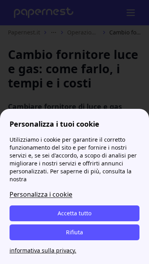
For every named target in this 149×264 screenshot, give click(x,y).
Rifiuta (74, 232)
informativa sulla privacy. (43, 250)
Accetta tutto (74, 213)
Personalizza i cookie (41, 194)
